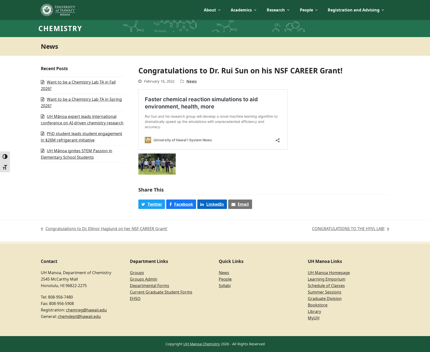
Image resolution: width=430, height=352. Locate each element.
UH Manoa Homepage (329, 272)
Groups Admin (143, 279)
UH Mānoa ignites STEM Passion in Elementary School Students (76, 154)
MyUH (314, 318)
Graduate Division (325, 298)
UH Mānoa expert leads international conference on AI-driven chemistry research (82, 120)
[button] (151, 204)
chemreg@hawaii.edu (86, 310)
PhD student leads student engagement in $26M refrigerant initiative (81, 137)
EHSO (135, 298)
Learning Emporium (326, 279)
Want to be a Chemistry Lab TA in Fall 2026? (78, 85)
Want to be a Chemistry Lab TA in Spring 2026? (81, 102)
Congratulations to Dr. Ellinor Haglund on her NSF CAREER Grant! (104, 229)
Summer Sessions (324, 292)
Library (314, 311)
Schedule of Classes (326, 285)
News (191, 81)
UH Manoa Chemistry (201, 343)
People (225, 279)
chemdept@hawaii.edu (79, 316)
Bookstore (317, 305)
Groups (137, 272)
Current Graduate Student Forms (161, 292)
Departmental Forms (149, 285)
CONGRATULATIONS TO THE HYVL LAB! (348, 229)
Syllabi (225, 285)
